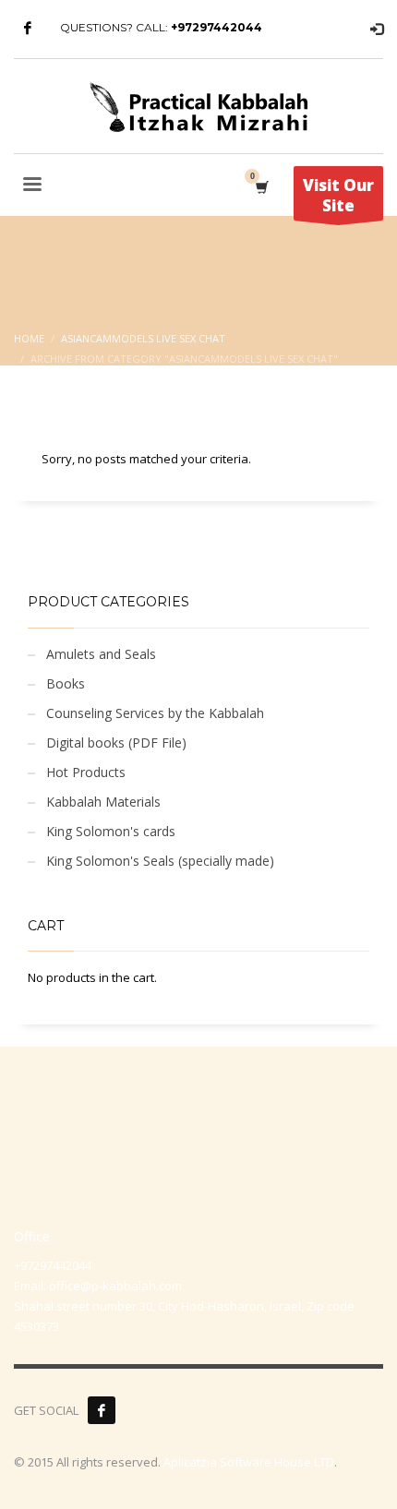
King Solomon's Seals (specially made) (160, 860)
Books (65, 683)
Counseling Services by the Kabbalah (155, 713)
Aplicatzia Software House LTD (248, 1462)
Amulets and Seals (101, 654)
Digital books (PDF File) (116, 742)
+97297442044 (216, 27)
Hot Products (86, 772)
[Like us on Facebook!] (101, 1410)
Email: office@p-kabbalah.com (98, 1285)
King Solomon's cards (110, 831)
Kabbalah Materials (103, 801)
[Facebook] (28, 28)
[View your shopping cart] (261, 186)
